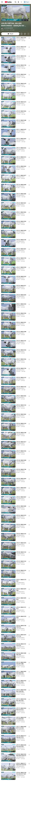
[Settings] (21, 2)
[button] (15, 13)
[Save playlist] (21, 33)
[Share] (25, 33)
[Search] (15, 2)
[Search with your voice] (18, 2)
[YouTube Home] (8, 2)
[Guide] (2, 2)
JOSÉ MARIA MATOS (20, 39)
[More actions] (28, 33)
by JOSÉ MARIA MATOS (8, 28)
